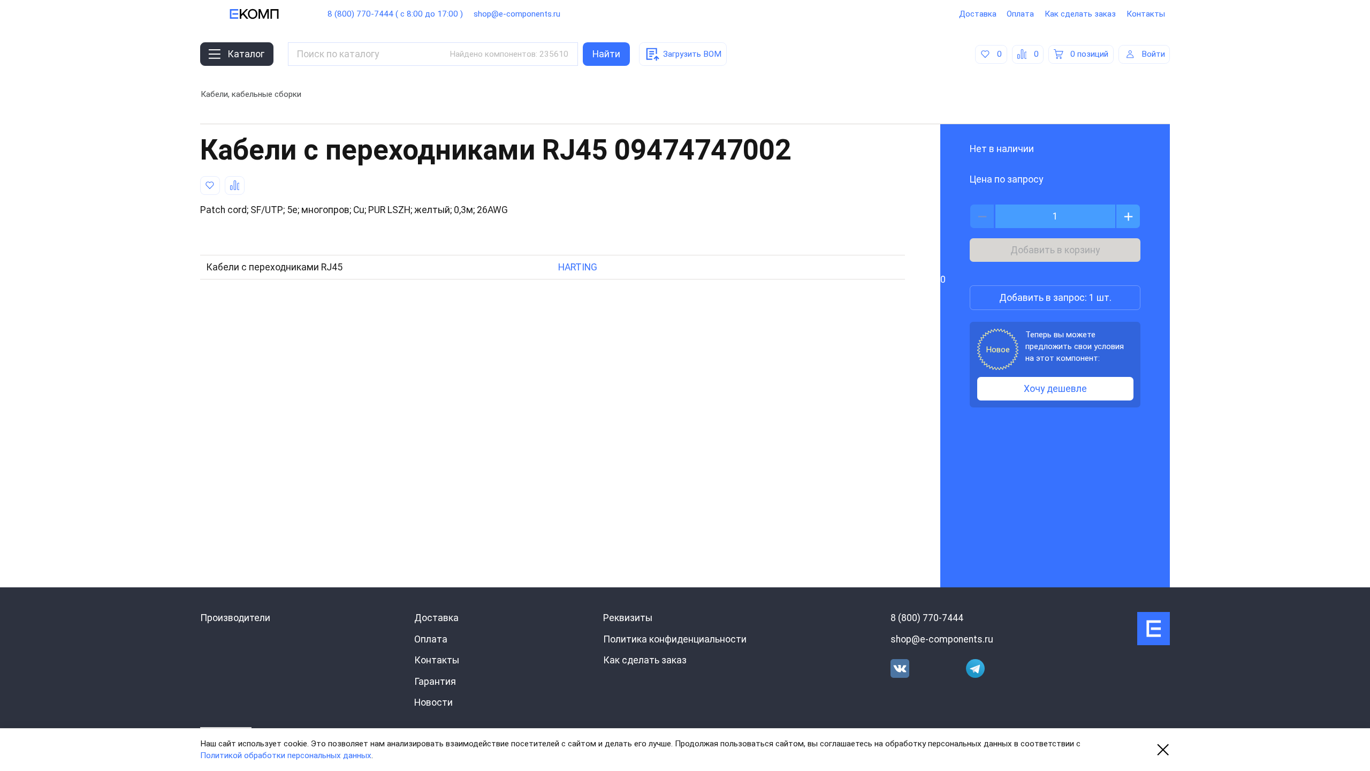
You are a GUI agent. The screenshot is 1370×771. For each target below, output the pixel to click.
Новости (433, 702)
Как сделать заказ (1080, 14)
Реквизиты (627, 618)
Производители (235, 618)
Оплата (1020, 14)
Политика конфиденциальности (675, 639)
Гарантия (435, 681)
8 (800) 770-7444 (926, 618)
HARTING (577, 267)
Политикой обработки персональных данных (285, 755)
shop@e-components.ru (517, 14)
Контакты (1146, 14)
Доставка (977, 14)
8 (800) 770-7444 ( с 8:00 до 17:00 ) (395, 14)
